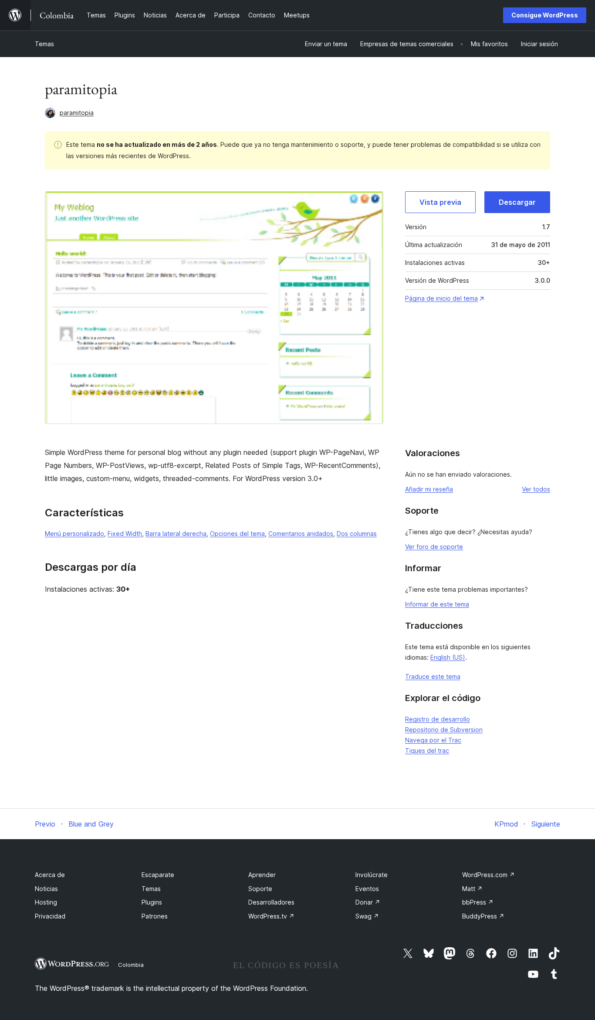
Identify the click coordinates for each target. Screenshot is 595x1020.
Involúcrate (371, 874)
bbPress (478, 902)
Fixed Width (125, 533)
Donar (367, 902)
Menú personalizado (74, 533)
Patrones (155, 916)
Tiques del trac (427, 750)
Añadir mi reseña (429, 489)
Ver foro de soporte (434, 546)
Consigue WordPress (544, 15)
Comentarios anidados (300, 533)
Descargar (517, 202)
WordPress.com (488, 874)
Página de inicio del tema (441, 298)
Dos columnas (357, 533)
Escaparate (158, 874)
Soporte (260, 888)
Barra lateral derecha (175, 533)
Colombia (131, 964)
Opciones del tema (237, 533)
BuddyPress (483, 916)
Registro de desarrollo (437, 719)
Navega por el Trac (433, 740)
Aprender (262, 874)
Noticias (46, 888)
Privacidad (50, 916)
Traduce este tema (432, 676)
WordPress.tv (271, 916)
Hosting (46, 902)
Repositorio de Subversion (444, 729)
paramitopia (77, 112)
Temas (44, 43)
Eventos (367, 888)
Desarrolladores (271, 902)
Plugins (152, 902)
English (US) (447, 657)
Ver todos (536, 489)
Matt (472, 888)
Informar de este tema (437, 604)
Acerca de (50, 874)
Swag (367, 916)
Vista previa (440, 202)
